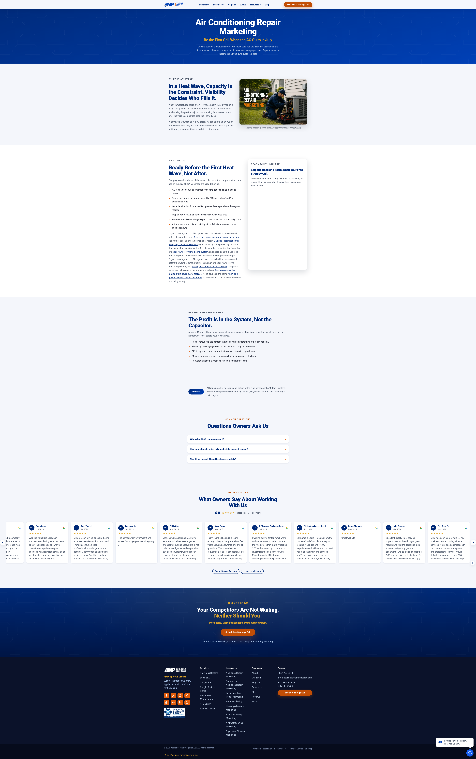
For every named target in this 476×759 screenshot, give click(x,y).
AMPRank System (209, 673)
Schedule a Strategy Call (298, 4)
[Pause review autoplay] (473, 563)
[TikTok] (166, 702)
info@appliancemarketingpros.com (295, 677)
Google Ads (205, 682)
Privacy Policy (280, 749)
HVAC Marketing (234, 701)
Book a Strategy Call (295, 692)
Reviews (256, 696)
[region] (238, 542)
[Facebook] (166, 695)
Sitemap (308, 749)
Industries (217, 5)
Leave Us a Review (252, 571)
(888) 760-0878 (285, 673)
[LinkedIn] (180, 702)
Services (203, 5)
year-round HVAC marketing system (190, 252)
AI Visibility (205, 704)
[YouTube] (173, 702)
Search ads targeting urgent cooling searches (216, 237)
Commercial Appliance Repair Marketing (234, 685)
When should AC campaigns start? (207, 439)
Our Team (257, 677)
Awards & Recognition (262, 749)
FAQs (254, 701)
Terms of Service (295, 749)
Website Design (207, 708)
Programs (231, 5)
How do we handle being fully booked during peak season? (219, 449)
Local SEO (205, 677)
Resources (254, 5)
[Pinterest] (187, 695)
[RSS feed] (187, 702)
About (243, 5)
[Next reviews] (473, 542)
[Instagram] (180, 695)
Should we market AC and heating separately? (213, 459)
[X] (173, 695)
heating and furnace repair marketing (210, 266)
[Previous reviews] (2, 542)
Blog (267, 5)
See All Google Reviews (226, 571)
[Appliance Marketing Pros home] (174, 4)
